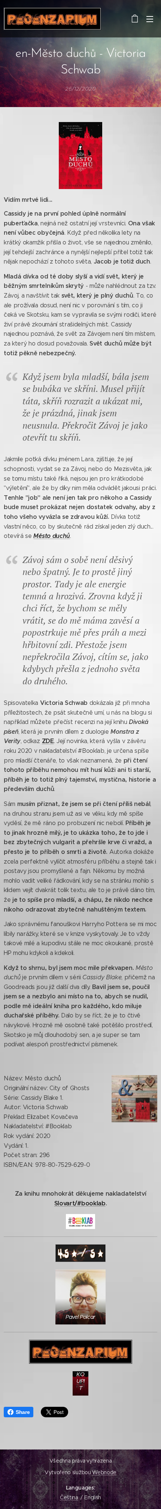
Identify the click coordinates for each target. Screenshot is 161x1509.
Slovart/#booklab (80, 1203)
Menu (149, 18)
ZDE (48, 741)
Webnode (104, 1472)
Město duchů (51, 536)
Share (23, 1412)
